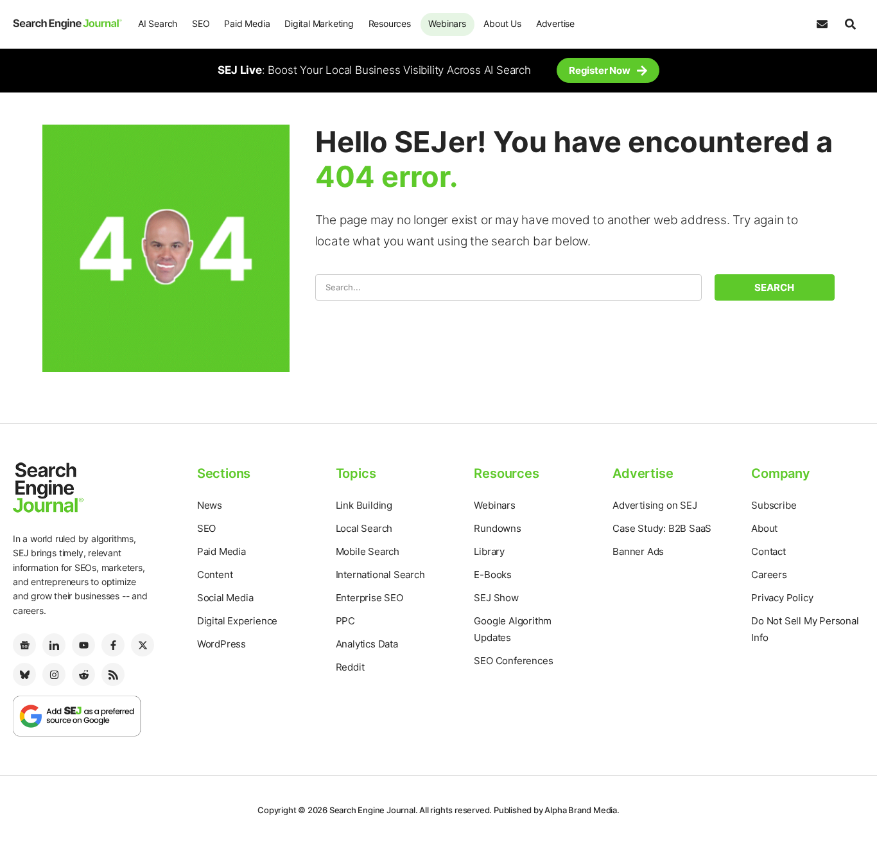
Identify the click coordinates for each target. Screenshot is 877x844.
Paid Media (247, 23)
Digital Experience (237, 621)
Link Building (364, 505)
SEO (200, 23)
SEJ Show (496, 598)
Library (489, 551)
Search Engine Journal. (373, 810)
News (209, 505)
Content (215, 574)
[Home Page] (67, 24)
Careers (769, 574)
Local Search (364, 528)
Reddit (350, 667)
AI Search (157, 23)
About (764, 528)
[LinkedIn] (53, 644)
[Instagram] (53, 674)
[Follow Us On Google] (77, 715)
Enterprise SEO (369, 598)
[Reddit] (83, 674)
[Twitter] (142, 644)
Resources (390, 23)
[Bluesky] (24, 674)
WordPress (221, 644)
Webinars (446, 23)
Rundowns (497, 528)
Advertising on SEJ (654, 505)
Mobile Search (367, 551)
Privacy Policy (782, 598)
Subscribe (773, 505)
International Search (380, 574)
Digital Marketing (319, 23)
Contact (768, 551)
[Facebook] (113, 644)
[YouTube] (83, 644)
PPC (345, 621)
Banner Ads (638, 551)
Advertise (555, 23)
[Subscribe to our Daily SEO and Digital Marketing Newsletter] (822, 24)
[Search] (850, 24)
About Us (502, 23)
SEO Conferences (513, 661)
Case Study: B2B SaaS (661, 528)
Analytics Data (367, 644)
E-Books (493, 574)
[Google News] (24, 644)
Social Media (225, 598)
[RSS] (113, 674)
